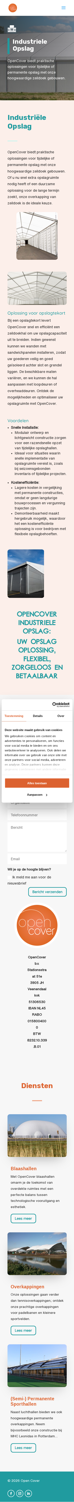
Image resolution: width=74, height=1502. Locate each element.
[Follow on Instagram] (19, 1493)
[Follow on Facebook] (11, 1493)
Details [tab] (38, 715)
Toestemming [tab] (14, 715)
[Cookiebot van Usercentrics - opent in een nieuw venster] (52, 704)
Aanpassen (34, 794)
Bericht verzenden (47, 891)
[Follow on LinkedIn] (28, 1493)
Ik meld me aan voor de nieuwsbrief (29, 880)
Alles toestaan (37, 783)
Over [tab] (60, 715)
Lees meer (23, 1218)
